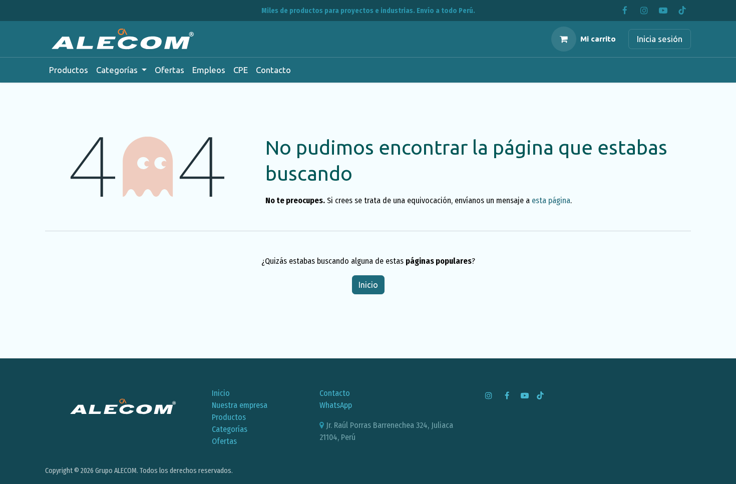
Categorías (229, 429)
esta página (551, 200)
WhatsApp (335, 405)
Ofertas (224, 441)
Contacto (334, 393)
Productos (229, 417)
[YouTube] (662, 10)
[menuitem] (68, 70)
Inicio (368, 284)
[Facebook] (624, 10)
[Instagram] (643, 10)
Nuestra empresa (239, 405)
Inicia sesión (659, 39)
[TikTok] (681, 10)
